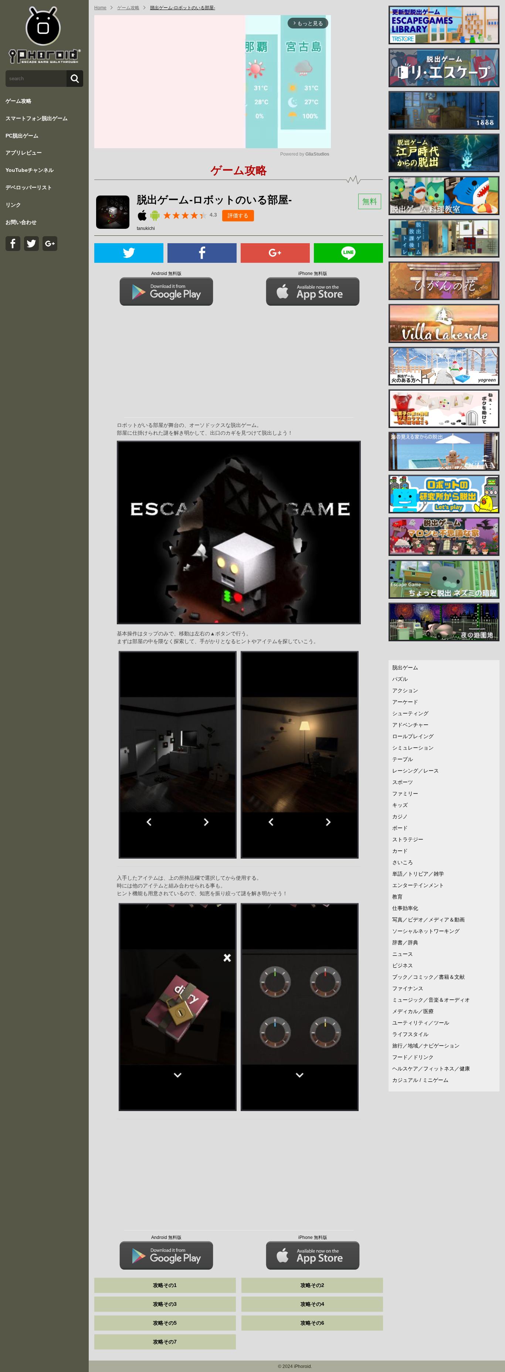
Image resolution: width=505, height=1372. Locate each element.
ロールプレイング (413, 736)
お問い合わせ (21, 222)
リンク (13, 205)
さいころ (402, 862)
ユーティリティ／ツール (420, 1023)
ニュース (402, 954)
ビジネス (402, 965)
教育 (397, 897)
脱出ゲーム (405, 667)
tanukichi (146, 228)
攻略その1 (165, 1285)
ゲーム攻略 (18, 101)
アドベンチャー (410, 725)
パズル (400, 679)
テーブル (402, 759)
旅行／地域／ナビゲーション (426, 1046)
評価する (238, 215)
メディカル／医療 (413, 1011)
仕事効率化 (405, 908)
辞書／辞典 (405, 942)
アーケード (405, 702)
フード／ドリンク (413, 1057)
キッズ (400, 805)
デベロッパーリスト (29, 187)
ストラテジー (407, 839)
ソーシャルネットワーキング (426, 931)
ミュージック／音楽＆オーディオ (431, 1000)
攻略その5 (165, 1323)
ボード (400, 828)
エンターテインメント (418, 885)
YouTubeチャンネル (30, 170)
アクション (405, 690)
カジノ (400, 816)
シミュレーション (413, 748)
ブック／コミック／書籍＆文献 (428, 977)
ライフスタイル (410, 1034)
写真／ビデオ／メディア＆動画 (428, 920)
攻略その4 (312, 1304)
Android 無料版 (166, 273)
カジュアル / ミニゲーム (420, 1080)
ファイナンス (407, 988)
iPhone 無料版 (312, 273)
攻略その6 (312, 1323)
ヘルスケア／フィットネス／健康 (431, 1069)
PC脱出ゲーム (22, 136)
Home (100, 7)
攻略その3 (165, 1304)
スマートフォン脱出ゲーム (37, 118)
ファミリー (405, 794)
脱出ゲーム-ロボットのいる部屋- (182, 7)
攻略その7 (165, 1342)
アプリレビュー (24, 153)
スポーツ (402, 782)
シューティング (410, 713)
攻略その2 (312, 1285)
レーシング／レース (415, 771)
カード (400, 851)
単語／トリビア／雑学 (418, 874)
